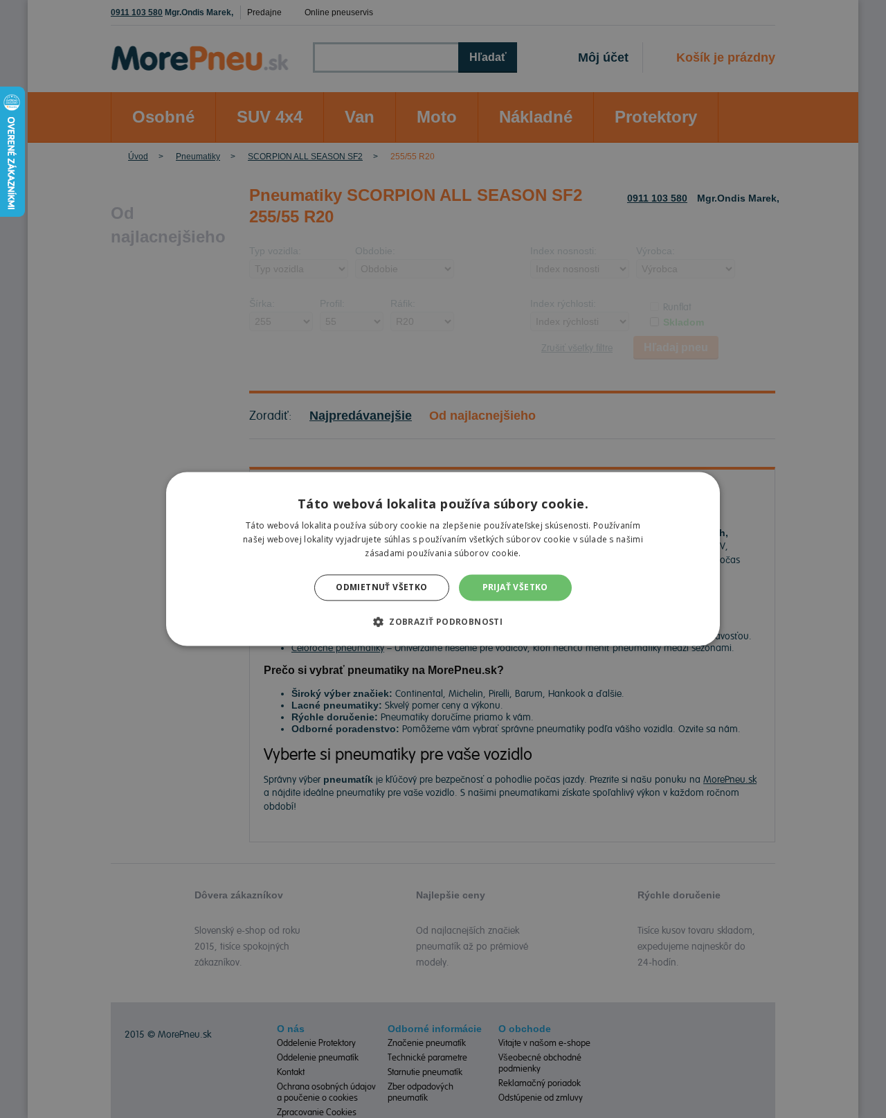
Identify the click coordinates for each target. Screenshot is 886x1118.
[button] (443, 622)
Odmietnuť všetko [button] (381, 587)
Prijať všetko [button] (515, 587)
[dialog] (443, 559)
